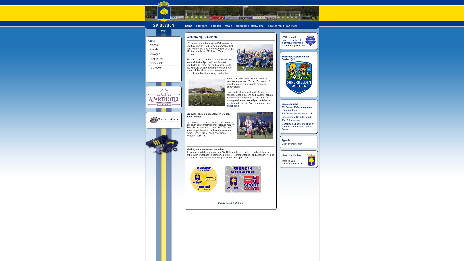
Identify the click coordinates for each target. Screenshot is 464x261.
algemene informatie (292, 43)
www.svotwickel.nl (291, 40)
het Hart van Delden (292, 163)
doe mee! (291, 25)
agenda (154, 49)
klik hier (201, 135)
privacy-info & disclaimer (230, 203)
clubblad (241, 25)
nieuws (154, 45)
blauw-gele (226, 59)
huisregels (156, 67)
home (188, 25)
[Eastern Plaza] (164, 125)
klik (294, 59)
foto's (228, 25)
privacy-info (156, 63)
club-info (201, 25)
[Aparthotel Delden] (164, 104)
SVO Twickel (194, 116)
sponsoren (275, 25)
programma (156, 58)
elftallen (216, 25)
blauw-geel (257, 25)
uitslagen (155, 54)
